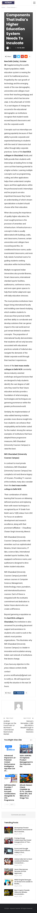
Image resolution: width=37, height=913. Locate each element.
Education (24, 746)
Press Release (10, 775)
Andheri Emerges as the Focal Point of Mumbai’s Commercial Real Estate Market (10, 727)
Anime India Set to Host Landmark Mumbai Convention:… (23, 861)
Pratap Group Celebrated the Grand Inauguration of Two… (22, 840)
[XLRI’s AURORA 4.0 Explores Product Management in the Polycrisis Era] (26, 748)
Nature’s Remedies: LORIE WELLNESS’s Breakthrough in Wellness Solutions (27, 726)
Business (8, 746)
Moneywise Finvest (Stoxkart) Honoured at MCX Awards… (23, 830)
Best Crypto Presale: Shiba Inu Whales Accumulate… (22, 892)
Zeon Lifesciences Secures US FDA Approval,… (21, 871)
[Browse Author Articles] (18, 706)
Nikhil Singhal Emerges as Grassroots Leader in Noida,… (23, 882)
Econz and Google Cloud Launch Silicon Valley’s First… (22, 850)
